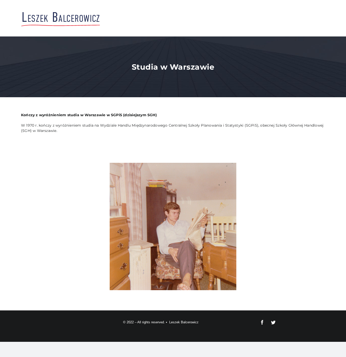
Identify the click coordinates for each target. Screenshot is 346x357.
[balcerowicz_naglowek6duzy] (60, 12)
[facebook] (262, 322)
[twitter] (273, 322)
